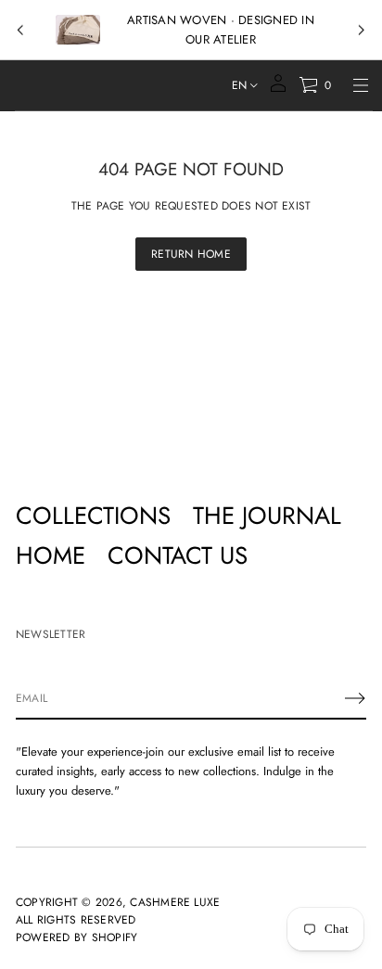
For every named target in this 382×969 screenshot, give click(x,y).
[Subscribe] (355, 698)
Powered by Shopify (76, 937)
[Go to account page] (278, 89)
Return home (191, 254)
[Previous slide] (20, 30)
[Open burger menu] (361, 85)
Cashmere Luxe (175, 902)
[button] (314, 85)
